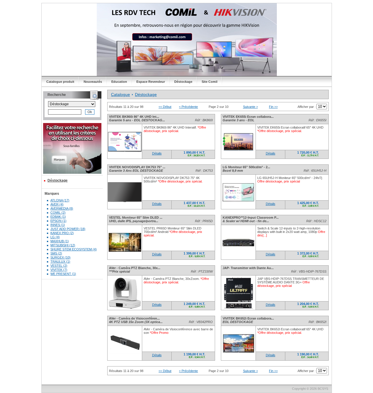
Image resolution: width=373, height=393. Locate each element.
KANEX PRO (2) (62, 233)
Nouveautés (93, 81)
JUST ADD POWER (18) (67, 229)
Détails (157, 153)
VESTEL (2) (58, 265)
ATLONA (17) (59, 200)
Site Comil (209, 81)
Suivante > (250, 106)
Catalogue (120, 94)
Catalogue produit (60, 81)
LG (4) (55, 237)
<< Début (165, 106)
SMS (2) (56, 253)
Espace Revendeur (150, 81)
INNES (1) (57, 225)
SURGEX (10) (60, 257)
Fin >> (273, 106)
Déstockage (183, 81)
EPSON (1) (58, 220)
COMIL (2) (58, 212)
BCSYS (323, 388)
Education (119, 81)
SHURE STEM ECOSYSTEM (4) (73, 249)
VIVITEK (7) (58, 269)
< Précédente (188, 106)
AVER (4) (57, 204)
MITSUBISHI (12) (62, 245)
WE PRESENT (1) (63, 274)
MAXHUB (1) (59, 241)
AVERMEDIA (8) (61, 208)
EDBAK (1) (58, 216)
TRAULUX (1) (60, 261)
